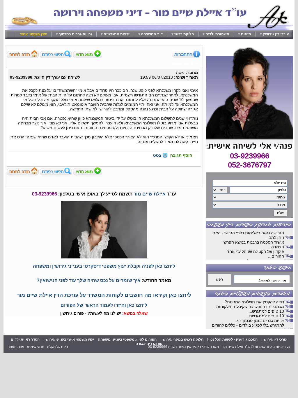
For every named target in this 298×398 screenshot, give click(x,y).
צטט (157, 155)
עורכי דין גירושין (276, 34)
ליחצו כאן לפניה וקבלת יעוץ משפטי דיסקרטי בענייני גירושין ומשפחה (104, 266)
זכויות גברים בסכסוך (75, 34)
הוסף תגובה (181, 155)
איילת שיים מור (150, 193)
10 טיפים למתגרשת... (265, 316)
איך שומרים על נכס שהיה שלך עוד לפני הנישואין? (89, 280)
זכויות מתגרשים (117, 34)
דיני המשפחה (152, 34)
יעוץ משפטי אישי (33, 34)
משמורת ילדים (217, 34)
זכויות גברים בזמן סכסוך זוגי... (258, 320)
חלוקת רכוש (184, 34)
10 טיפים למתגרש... (266, 311)
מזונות (246, 34)
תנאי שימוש (35, 347)
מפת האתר (16, 347)
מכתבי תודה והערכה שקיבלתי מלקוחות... (248, 306)
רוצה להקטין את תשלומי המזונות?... (252, 302)
